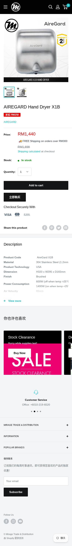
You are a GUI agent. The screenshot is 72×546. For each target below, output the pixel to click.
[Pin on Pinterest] (51, 227)
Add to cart (36, 185)
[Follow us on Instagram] (13, 521)
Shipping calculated (29, 151)
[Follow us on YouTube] (20, 521)
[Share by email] (65, 227)
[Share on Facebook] (44, 227)
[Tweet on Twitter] (58, 227)
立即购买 (14, 197)
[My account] (58, 7)
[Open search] (51, 7)
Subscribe (15, 492)
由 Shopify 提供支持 (13, 538)
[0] (65, 7)
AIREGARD (10, 122)
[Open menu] (5, 7)
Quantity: (10, 171)
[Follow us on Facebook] (6, 521)
